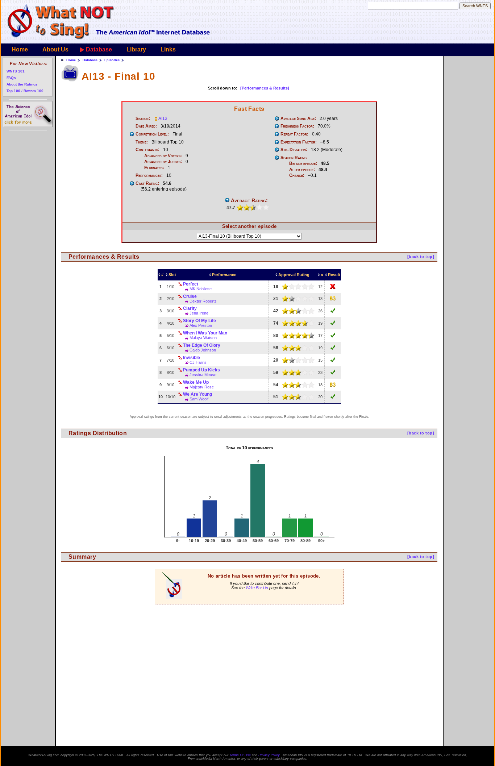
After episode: (302, 169)
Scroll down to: (222, 88)
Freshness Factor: (297, 126)
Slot (172, 274)
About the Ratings (22, 84)
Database (99, 49)
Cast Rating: (147, 183)
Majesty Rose (202, 387)
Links (168, 49)
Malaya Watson (203, 338)
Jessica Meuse (203, 374)
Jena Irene (199, 313)
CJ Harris (198, 362)
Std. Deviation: (293, 149)
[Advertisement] (249, 651)
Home (20, 49)
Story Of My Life (199, 320)
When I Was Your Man (205, 333)
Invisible (191, 357)
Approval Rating (293, 274)
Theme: (142, 142)
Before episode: (303, 163)
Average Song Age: (298, 118)
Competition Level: (152, 134)
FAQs (11, 78)
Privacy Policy (268, 755)
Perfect (190, 284)
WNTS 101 (16, 71)
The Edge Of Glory (201, 345)
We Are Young (197, 394)
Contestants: (147, 149)
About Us (55, 49)
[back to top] (420, 256)
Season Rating (293, 157)
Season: (143, 118)
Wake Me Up (196, 382)
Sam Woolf (199, 399)
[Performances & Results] (264, 88)
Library (136, 49)
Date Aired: (146, 126)
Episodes (112, 60)
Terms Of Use (240, 755)
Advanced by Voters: (163, 155)
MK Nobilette (201, 289)
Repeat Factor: (294, 134)
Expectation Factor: (298, 142)
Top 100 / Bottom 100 (25, 91)
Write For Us (257, 588)
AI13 (162, 118)
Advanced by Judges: (163, 161)
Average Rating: (249, 200)
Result (334, 274)
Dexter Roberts (203, 301)
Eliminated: (154, 167)
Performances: (149, 175)
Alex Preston (201, 325)
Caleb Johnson (203, 350)
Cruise (190, 296)
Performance (224, 274)
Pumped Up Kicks (201, 369)
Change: (296, 175)
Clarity (190, 308)
